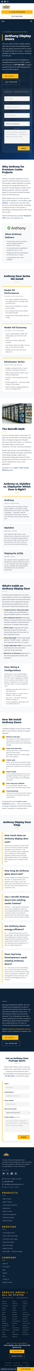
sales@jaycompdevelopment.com (13, 1184)
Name (6, 95)
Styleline (9, 527)
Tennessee (25, 1330)
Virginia (4, 1334)
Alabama (4, 1301)
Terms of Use (17, 1363)
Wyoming (14, 1336)
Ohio (13, 1325)
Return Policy (8, 1365)
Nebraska (25, 1319)
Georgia (4, 1308)
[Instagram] (7, 1)
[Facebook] (2, 1)
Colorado (25, 1303)
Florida (24, 1305)
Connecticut (5, 1305)
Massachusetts (26, 1314)
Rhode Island (26, 1328)
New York (14, 1323)
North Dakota (5, 1325)
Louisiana (25, 1312)
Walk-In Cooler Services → (8, 1298)
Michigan (4, 1316)
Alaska (14, 1301)
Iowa (24, 1310)
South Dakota (15, 1330)
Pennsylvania (15, 1328)
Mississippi (25, 1316)
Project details (11, 128)
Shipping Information (18, 1365)
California (14, 1303)
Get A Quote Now (17, 16)
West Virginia (26, 1334)
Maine (3, 1314)
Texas (3, 1332)
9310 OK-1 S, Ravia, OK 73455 (12, 1179)
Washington (15, 1334)
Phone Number (9, 111)
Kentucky (14, 1312)
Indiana (14, 1310)
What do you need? (10, 120)
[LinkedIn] (5, 1)
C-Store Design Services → (22, 1298)
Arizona (25, 1301)
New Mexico (5, 1323)
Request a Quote (17, 1356)
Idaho (24, 1308)
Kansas (4, 1312)
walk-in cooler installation (11, 1031)
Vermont (25, 1332)
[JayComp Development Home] (6, 1154)
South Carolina (5, 1330)
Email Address (9, 103)
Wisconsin (4, 1336)
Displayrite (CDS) (13, 553)
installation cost (25, 1031)
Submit (23, 148)
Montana (14, 1319)
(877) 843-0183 (8, 1181)
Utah (13, 1332)
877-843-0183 (9, 1076)
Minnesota (15, 1316)
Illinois (3, 1310)
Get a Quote (10, 76)
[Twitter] (7, 1173)
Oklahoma (25, 1325)
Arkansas (4, 1303)
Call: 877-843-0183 (11, 82)
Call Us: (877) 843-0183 (18, 12)
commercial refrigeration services (19, 1029)
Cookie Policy (25, 1363)
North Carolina (26, 1323)
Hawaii (14, 1308)
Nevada (4, 1321)
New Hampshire (16, 1321)
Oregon (4, 1328)
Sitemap (27, 1365)
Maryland (14, 1314)
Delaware (14, 1305)
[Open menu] (31, 21)
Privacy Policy (8, 1363)
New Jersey (25, 1321)
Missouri (4, 1319)
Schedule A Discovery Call (8, 1369)
